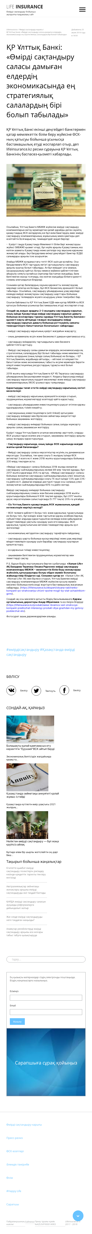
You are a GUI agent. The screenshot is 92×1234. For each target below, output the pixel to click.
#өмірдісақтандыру (23, 649)
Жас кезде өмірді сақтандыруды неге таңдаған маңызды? (24, 918)
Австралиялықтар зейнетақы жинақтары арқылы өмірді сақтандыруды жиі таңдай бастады (26, 889)
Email (13, 1005)
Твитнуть (50, 690)
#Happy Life (13, 1191)
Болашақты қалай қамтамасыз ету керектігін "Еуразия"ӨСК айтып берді (30, 747)
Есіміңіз (14, 991)
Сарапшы (12, 1204)
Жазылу (17, 1021)
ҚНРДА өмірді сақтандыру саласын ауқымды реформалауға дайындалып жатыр (26, 905)
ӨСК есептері (15, 1151)
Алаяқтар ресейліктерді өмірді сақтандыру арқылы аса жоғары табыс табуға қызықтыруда (24, 932)
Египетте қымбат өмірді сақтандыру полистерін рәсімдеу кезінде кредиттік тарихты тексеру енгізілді (26, 872)
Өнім (9, 1178)
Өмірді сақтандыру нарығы (24, 1124)
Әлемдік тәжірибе (17, 1164)
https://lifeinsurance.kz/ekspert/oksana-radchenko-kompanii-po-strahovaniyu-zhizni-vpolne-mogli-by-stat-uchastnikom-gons (46, 590)
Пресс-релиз (14, 1138)
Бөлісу (24, 690)
